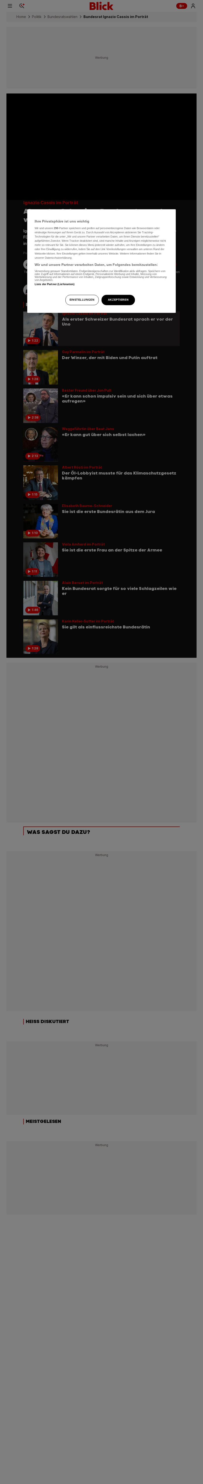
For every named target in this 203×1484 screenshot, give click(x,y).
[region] (101, 261)
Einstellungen (82, 299)
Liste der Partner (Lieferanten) (55, 284)
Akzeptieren (118, 299)
